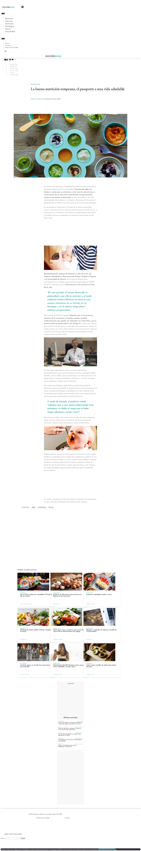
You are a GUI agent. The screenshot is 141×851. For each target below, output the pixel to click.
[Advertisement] (87, 107)
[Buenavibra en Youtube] (12, 60)
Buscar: (3, 838)
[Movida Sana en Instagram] (7, 60)
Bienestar (9, 18)
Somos (7, 43)
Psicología (9, 26)
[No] (115, 849)
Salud (7, 29)
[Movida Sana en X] (10, 60)
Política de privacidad (42, 818)
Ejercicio (9, 21)
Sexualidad (10, 31)
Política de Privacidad (11, 47)
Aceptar (101, 849)
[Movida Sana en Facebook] (5, 60)
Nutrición (9, 24)
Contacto (8, 45)
